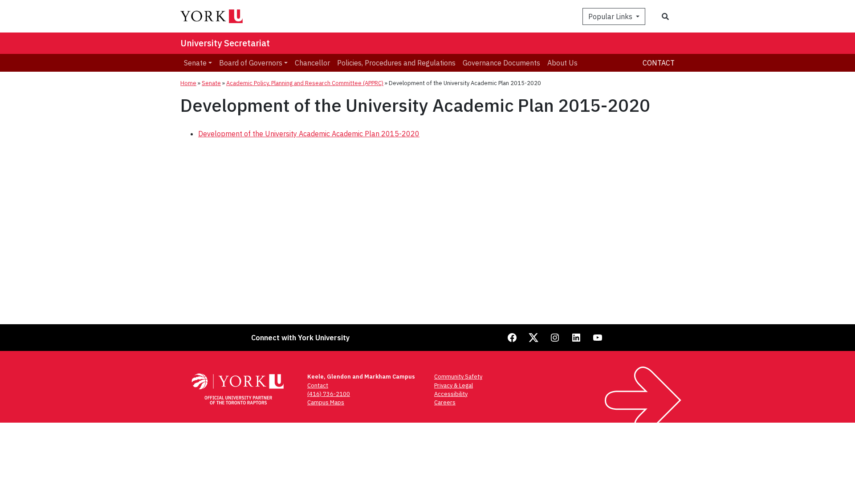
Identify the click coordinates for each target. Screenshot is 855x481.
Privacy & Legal (453, 385)
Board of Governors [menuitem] (250, 62)
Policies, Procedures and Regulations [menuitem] (396, 62)
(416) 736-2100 (328, 394)
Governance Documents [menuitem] (501, 62)
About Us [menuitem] (562, 62)
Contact (659, 62)
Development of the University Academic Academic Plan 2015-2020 (308, 133)
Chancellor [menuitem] (312, 62)
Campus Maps (325, 402)
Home (188, 83)
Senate (211, 83)
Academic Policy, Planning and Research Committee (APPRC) (304, 83)
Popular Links (611, 16)
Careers (445, 402)
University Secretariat (225, 43)
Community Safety (458, 376)
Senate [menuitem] (195, 62)
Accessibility (451, 394)
